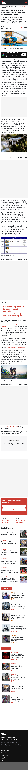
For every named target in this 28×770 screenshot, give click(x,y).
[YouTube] (15, 740)
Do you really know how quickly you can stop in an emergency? (8, 534)
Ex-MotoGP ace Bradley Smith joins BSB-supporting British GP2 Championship (6, 521)
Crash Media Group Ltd (8, 742)
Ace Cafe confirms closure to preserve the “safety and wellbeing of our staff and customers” (18, 606)
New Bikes (14, 625)
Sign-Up (3, 759)
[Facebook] (2, 740)
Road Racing (15, 614)
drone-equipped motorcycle (16, 347)
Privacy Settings (5, 757)
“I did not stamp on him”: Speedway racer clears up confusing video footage (18, 699)
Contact (3, 754)
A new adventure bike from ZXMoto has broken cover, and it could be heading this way (18, 628)
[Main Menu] (26, 2)
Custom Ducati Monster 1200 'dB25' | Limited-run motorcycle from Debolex (20, 521)
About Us (3, 752)
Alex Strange (4, 26)
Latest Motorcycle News (15, 6)
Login (2, 758)
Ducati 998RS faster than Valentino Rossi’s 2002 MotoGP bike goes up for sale (9, 570)
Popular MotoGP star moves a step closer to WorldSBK (17, 639)
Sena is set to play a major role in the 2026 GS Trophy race (18, 666)
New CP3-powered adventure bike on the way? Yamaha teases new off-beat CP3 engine (18, 655)
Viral (12, 696)
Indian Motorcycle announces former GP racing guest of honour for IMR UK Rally (9, 561)
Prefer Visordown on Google (12, 53)
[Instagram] (7, 740)
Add (23, 54)
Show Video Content (14, 440)
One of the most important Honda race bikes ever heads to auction (9, 552)
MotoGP (13, 592)
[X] (11, 740)
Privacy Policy (7, 513)
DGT (16, 427)
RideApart (10, 427)
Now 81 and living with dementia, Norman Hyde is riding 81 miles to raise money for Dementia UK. (9, 579)
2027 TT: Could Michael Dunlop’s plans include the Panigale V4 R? (18, 617)
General (4, 8)
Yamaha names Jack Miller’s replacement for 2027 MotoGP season (18, 595)
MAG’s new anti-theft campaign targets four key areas (8, 543)
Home (2, 6)
